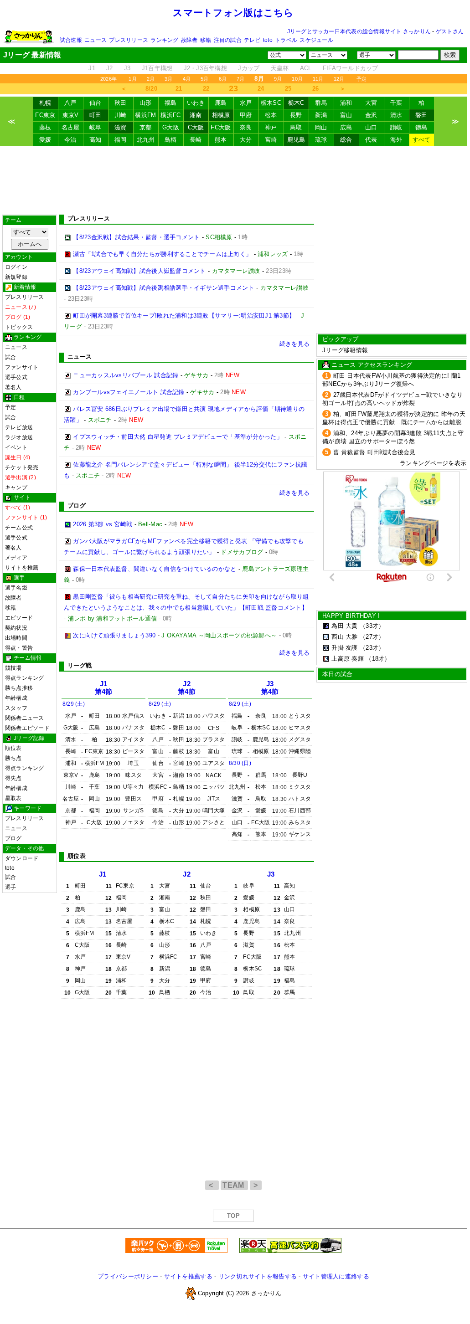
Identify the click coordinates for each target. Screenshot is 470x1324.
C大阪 (196, 127)
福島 (171, 102)
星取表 (13, 798)
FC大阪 (221, 127)
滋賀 (120, 127)
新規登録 (16, 277)
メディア (16, 557)
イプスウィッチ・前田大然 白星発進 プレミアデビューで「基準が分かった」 (178, 436)
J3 (127, 68)
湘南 (196, 115)
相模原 (221, 115)
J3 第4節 (270, 687)
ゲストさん (450, 31)
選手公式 (16, 377)
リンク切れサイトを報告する (257, 1276)
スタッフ (16, 708)
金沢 (371, 115)
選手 (10, 887)
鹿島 (221, 102)
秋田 (120, 102)
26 (315, 88)
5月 (204, 79)
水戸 (246, 102)
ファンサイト (21, 367)
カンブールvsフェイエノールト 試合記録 (128, 392)
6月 (223, 79)
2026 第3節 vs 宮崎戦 (102, 524)
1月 (132, 79)
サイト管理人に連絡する (336, 1276)
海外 (396, 139)
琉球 (321, 139)
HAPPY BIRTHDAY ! (351, 615)
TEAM (234, 1185)
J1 (91, 68)
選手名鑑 (16, 588)
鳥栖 (171, 139)
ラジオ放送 (19, 437)
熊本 (221, 139)
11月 (318, 79)
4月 (187, 79)
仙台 (95, 102)
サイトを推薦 (21, 567)
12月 (339, 79)
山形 (145, 102)
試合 (10, 357)
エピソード (19, 618)
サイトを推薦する (188, 1276)
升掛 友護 (344, 647)
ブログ (13, 838)
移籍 (205, 40)
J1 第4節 (104, 687)
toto (268, 40)
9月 (278, 79)
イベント (16, 447)
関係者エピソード (27, 728)
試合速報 (71, 40)
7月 (240, 79)
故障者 (189, 40)
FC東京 (45, 115)
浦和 (346, 102)
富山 (346, 115)
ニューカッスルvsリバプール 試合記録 (125, 375)
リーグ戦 (79, 665)
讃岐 (396, 127)
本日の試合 (337, 674)
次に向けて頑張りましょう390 (114, 635)
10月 (297, 79)
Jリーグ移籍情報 (345, 350)
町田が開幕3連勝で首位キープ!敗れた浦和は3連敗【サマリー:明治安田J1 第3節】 (184, 315)
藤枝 (45, 127)
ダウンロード (21, 858)
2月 (151, 79)
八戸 (70, 102)
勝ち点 (13, 758)
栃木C (296, 102)
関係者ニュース (24, 718)
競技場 (13, 668)
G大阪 (170, 127)
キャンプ (16, 487)
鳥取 (296, 127)
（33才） (372, 625)
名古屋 (71, 127)
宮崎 (271, 139)
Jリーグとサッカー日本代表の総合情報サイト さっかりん (359, 31)
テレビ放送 (19, 427)
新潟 (321, 115)
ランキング (164, 40)
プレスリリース (128, 40)
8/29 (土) (73, 704)
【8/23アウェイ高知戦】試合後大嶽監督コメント (139, 270)
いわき (196, 102)
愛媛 (45, 139)
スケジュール (316, 40)
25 (288, 88)
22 (206, 88)
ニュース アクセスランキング (371, 364)
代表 (371, 139)
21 (179, 88)
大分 (246, 139)
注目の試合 (228, 40)
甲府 (246, 115)
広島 (346, 127)
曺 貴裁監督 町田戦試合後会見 (374, 452)
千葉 (396, 102)
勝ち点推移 (19, 688)
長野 (296, 115)
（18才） (378, 658)
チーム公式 (19, 527)
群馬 (321, 102)
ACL (306, 68)
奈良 (246, 127)
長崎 (196, 139)
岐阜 (95, 127)
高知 (95, 139)
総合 (346, 139)
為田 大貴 (344, 625)
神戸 (271, 127)
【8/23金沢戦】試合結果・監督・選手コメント (136, 237)
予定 (361, 79)
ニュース (95, 40)
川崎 (120, 115)
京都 (145, 127)
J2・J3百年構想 (205, 68)
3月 (168, 79)
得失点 (13, 778)
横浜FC (170, 115)
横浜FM (145, 115)
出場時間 (16, 638)
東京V (70, 115)
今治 (70, 139)
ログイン (16, 267)
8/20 (151, 88)
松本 (271, 115)
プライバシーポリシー (128, 1276)
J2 (109, 68)
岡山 (321, 127)
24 (261, 88)
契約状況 (16, 628)
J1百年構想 (157, 68)
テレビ (252, 40)
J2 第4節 (187, 687)
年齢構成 (16, 698)
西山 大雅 (344, 636)
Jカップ (248, 68)
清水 (396, 115)
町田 (95, 115)
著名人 (13, 387)
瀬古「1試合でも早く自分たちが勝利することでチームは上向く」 (162, 254)
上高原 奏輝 (347, 658)
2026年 (108, 79)
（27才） (372, 636)
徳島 (421, 127)
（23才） (372, 647)
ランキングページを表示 (433, 463)
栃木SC (271, 102)
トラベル (286, 40)
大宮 (371, 102)
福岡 (120, 139)
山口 (371, 127)
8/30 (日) (240, 763)
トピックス (19, 327)
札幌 (45, 102)
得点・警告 (19, 648)
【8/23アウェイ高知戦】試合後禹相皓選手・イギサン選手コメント (163, 287)
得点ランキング (24, 678)
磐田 (421, 115)
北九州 (146, 139)
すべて (422, 139)
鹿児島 (296, 139)
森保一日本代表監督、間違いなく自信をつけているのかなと (154, 568)
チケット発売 (21, 467)
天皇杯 (280, 68)
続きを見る (294, 343)
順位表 (13, 748)
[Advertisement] (233, 180)
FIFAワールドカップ (350, 68)
